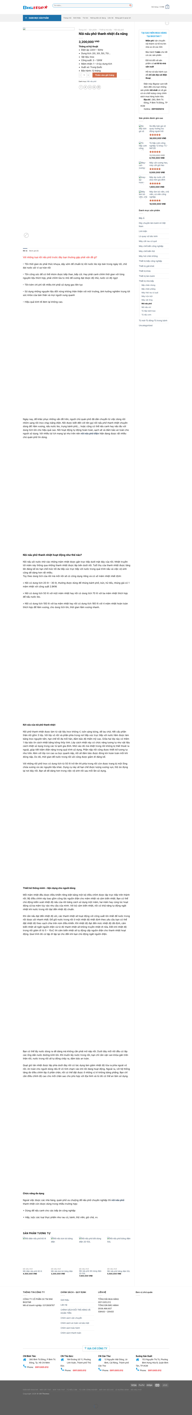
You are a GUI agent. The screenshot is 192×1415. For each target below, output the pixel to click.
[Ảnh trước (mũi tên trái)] (2, 1410)
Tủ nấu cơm (146, 315)
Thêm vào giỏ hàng (104, 75)
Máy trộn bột (147, 296)
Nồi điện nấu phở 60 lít (32, 1271)
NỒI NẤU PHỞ (136, 1390)
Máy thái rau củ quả (150, 293)
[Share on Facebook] (81, 87)
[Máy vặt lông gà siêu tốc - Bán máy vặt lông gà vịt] (35, 7)
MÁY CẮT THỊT (45, 1390)
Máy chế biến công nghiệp (151, 246)
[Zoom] (26, 235)
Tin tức (85, 18)
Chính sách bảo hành (70, 1328)
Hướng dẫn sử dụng (98, 18)
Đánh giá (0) (34, 251)
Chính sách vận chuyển (71, 1318)
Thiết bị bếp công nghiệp (150, 261)
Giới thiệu (77, 18)
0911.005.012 (41, 1367)
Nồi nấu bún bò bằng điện (62, 1271)
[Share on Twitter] (85, 87)
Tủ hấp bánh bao (149, 311)
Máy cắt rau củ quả (148, 241)
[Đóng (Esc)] (2, 1399)
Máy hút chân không (148, 256)
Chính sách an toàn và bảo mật (75, 1323)
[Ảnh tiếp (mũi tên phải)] (9, 1410)
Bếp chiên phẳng (148, 289)
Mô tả (25, 251)
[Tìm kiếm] (130, 6)
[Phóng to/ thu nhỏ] (9, 1399)
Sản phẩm (93, 30)
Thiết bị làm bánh (147, 276)
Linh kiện (143, 231)
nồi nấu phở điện (90, 433)
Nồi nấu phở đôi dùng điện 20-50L (90, 1272)
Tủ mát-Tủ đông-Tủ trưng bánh (153, 320)
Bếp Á (141, 218)
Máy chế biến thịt (147, 251)
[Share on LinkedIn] (99, 87)
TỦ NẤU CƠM (72, 1390)
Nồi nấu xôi (146, 307)
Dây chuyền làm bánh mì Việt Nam (152, 224)
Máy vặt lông (147, 300)
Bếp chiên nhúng (148, 285)
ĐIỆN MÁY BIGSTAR (30, 1390)
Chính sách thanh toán (71, 1333)
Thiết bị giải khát (146, 266)
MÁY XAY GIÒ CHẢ (106, 1390)
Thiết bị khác (145, 271)
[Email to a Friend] (90, 87)
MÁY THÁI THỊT (59, 1390)
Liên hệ (110, 18)
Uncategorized (146, 325)
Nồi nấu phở (147, 304)
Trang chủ (67, 18)
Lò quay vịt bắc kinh (148, 236)
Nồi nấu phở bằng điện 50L (118, 1271)
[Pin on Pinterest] (94, 87)
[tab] (25, 251)
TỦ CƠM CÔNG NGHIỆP (88, 1390)
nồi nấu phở (117, 1200)
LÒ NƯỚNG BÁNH (122, 1390)
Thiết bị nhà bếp (146, 281)
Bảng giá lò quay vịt (123, 18)
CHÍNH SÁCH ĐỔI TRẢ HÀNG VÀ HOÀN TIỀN (75, 1311)
